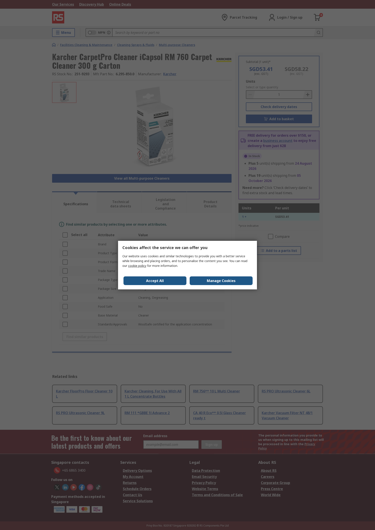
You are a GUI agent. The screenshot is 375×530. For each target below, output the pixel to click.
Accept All (155, 280)
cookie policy (137, 266)
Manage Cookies (221, 280)
